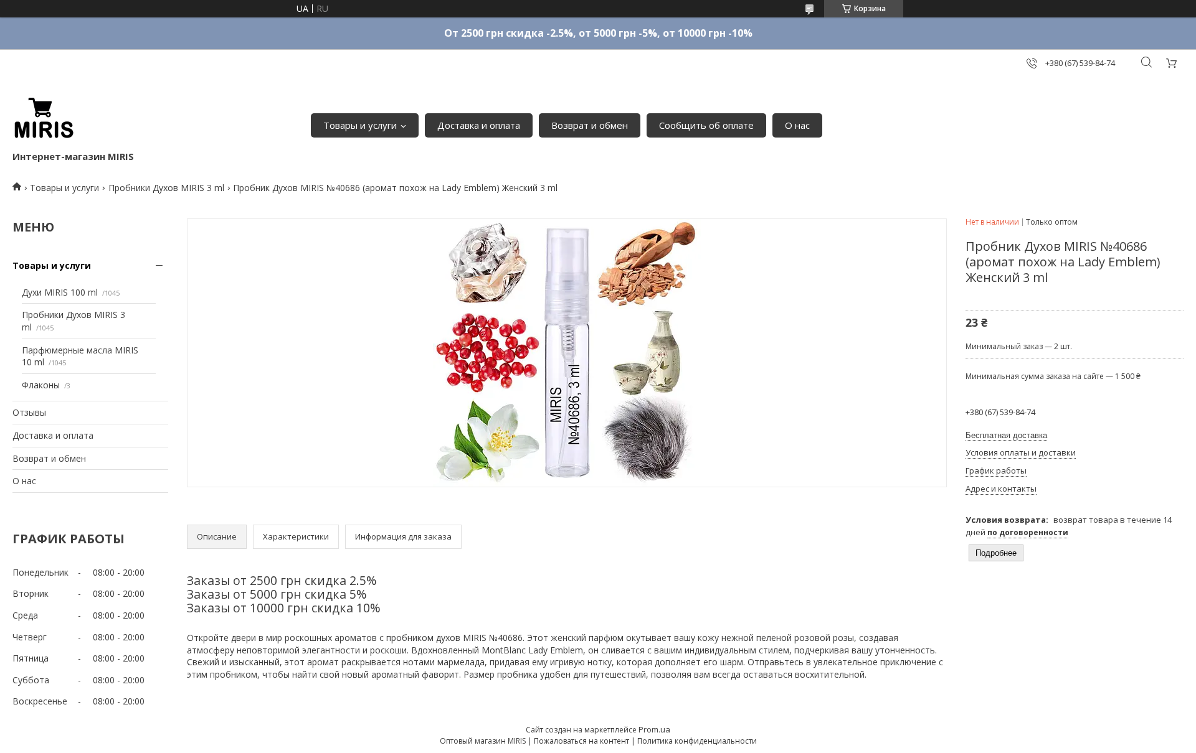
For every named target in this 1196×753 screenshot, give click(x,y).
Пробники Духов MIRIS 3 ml (166, 188)
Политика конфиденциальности (697, 741)
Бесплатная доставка (1006, 435)
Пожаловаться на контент (581, 741)
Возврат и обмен (589, 125)
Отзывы (29, 412)
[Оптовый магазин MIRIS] (43, 119)
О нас (797, 125)
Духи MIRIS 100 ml (60, 292)
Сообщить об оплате (706, 125)
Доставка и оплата (478, 125)
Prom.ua (654, 729)
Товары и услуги (360, 125)
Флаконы (41, 385)
